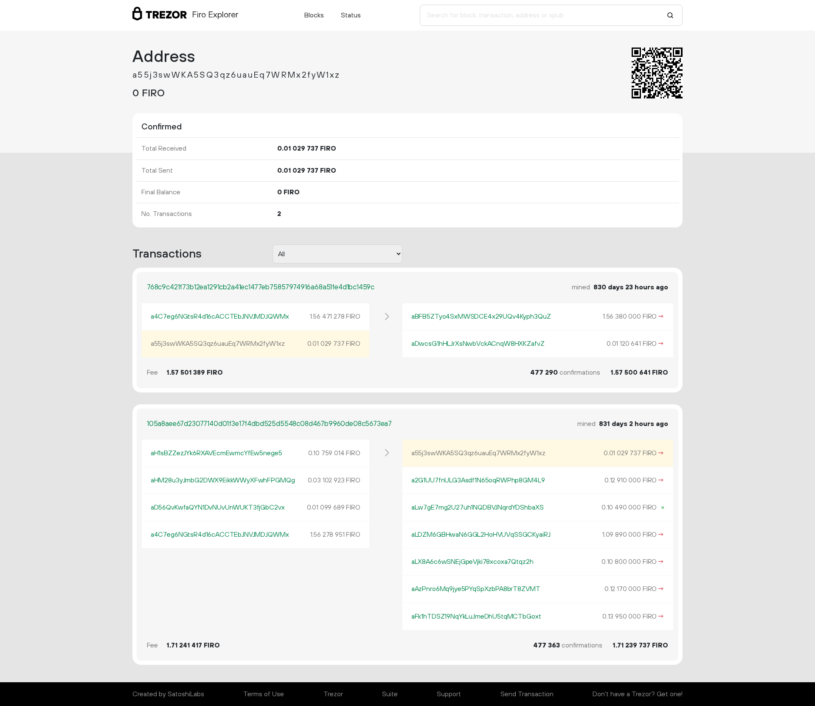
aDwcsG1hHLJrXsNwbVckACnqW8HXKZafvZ (478, 343)
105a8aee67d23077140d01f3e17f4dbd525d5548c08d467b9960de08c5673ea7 (269, 424)
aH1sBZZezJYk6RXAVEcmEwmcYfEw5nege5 (216, 453)
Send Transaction (527, 694)
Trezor (333, 694)
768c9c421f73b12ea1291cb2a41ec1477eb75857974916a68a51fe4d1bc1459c (260, 287)
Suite (390, 694)
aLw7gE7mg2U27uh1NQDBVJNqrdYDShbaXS (477, 507)
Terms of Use (263, 694)
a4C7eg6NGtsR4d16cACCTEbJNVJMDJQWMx (220, 316)
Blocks (314, 15)
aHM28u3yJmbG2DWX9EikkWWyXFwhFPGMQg (223, 480)
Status (351, 15)
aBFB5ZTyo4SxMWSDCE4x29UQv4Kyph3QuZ (481, 316)
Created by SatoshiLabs (168, 694)
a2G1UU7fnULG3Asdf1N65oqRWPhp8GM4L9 (478, 480)
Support (449, 694)
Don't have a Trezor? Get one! (638, 694)
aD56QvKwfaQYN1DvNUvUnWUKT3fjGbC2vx (218, 507)
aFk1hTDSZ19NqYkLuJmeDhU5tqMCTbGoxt (476, 616)
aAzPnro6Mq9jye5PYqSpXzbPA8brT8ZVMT (475, 589)
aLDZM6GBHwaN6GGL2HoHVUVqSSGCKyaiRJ (481, 534)
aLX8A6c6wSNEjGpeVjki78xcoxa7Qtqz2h (472, 562)
